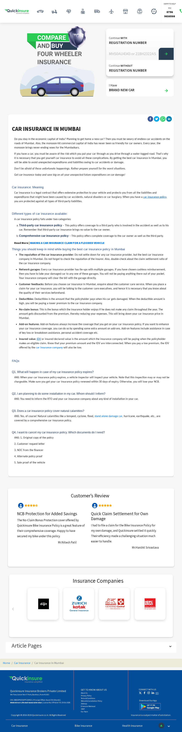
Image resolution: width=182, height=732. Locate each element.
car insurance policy (154, 197)
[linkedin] (169, 119)
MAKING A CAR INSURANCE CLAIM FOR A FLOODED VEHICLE (67, 243)
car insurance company (49, 347)
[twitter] (156, 119)
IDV (39, 339)
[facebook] (150, 119)
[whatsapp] (163, 119)
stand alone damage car (108, 416)
